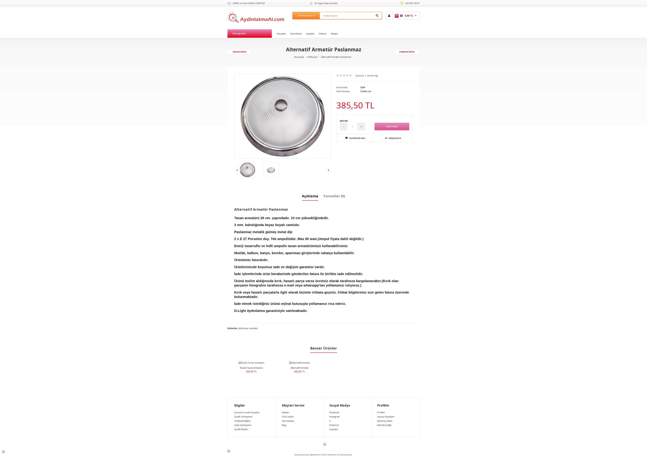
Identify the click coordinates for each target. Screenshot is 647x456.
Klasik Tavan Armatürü (251, 367)
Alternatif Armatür (299, 367)
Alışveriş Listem (384, 420)
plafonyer (244, 328)
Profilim (381, 412)
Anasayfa (299, 56)
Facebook (334, 412)
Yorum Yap (372, 75)
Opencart (314, 454)
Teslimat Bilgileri (242, 420)
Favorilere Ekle (357, 138)
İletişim (285, 412)
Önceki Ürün (239, 51)
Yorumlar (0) (334, 196)
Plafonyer (312, 56)
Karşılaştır (395, 138)
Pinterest (334, 425)
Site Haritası (288, 420)
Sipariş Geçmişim (385, 416)
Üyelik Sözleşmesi (243, 416)
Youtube (333, 429)
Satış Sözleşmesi (242, 425)
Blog (284, 425)
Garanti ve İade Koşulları (246, 412)
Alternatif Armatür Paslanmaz (336, 56)
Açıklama (310, 196)
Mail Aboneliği (384, 425)
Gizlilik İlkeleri (241, 429)
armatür (254, 328)
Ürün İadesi (288, 416)
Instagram (334, 416)
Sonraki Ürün (406, 51)
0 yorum (360, 75)
